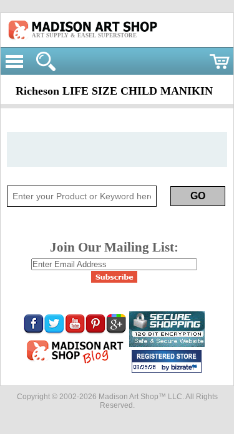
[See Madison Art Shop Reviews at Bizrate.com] (167, 361)
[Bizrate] (186, 368)
